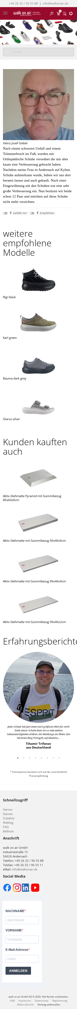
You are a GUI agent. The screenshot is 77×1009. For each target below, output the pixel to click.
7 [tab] (53, 758)
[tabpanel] (38, 700)
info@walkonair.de (55, 3)
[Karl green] (38, 320)
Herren (7, 809)
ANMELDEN (18, 970)
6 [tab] (47, 758)
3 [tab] (30, 758)
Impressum (25, 1000)
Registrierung (59, 1000)
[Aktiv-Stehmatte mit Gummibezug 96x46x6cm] (38, 523)
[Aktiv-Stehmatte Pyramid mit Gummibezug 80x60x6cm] (38, 478)
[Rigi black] (38, 279)
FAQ (6, 827)
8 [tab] (59, 758)
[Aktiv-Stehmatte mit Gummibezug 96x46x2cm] (38, 604)
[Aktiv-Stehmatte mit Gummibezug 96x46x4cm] (38, 563)
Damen (8, 814)
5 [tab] (41, 758)
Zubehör (9, 818)
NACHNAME (15, 911)
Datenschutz (42, 1000)
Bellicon (8, 831)
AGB (12, 1000)
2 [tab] (24, 758)
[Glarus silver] (38, 401)
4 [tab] (36, 758)
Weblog (8, 822)
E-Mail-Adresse (17, 949)
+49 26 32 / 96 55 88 (23, 3)
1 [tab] (18, 758)
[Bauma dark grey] (38, 360)
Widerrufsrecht (25, 1004)
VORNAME (14, 930)
